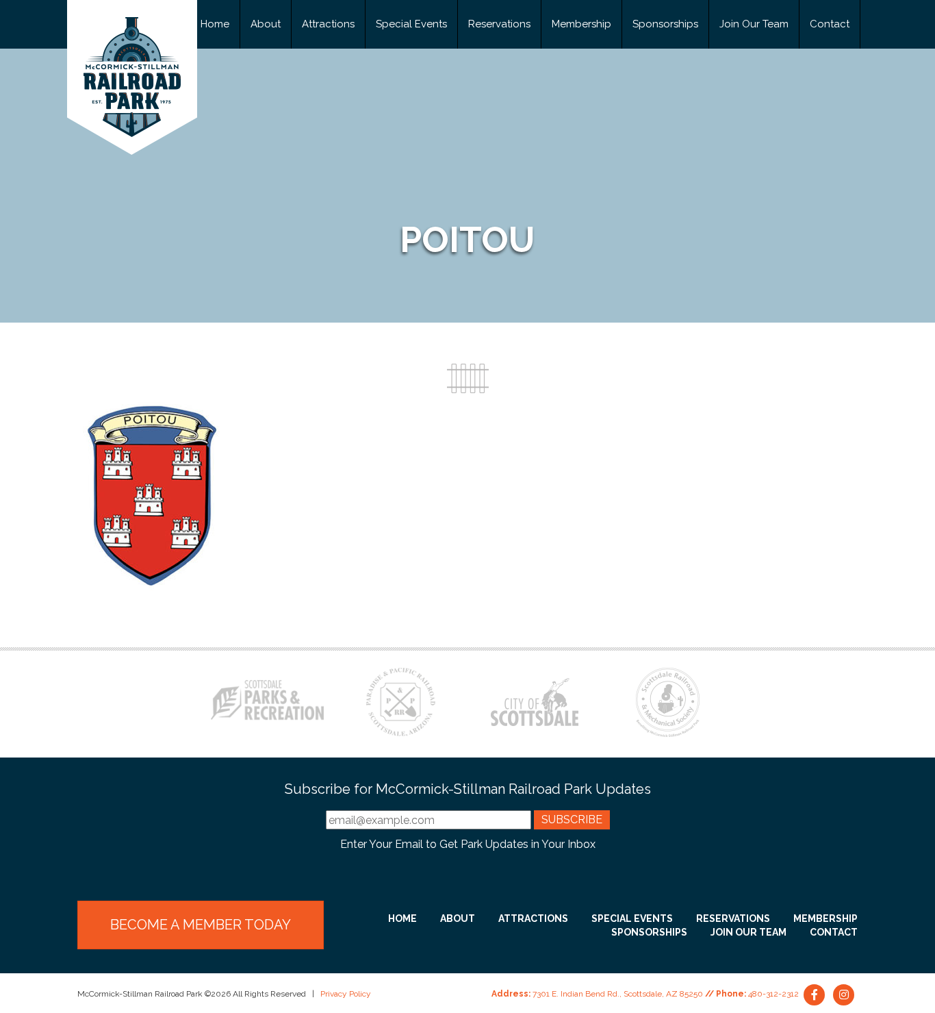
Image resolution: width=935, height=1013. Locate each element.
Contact (829, 24)
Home (215, 24)
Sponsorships (665, 24)
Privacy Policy (345, 994)
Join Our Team (754, 24)
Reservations (499, 24)
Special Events (411, 24)
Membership (581, 24)
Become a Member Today (200, 924)
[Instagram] (844, 994)
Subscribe (571, 819)
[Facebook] (815, 994)
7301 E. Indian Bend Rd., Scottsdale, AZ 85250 (618, 994)
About (266, 24)
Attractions (328, 24)
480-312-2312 (773, 994)
